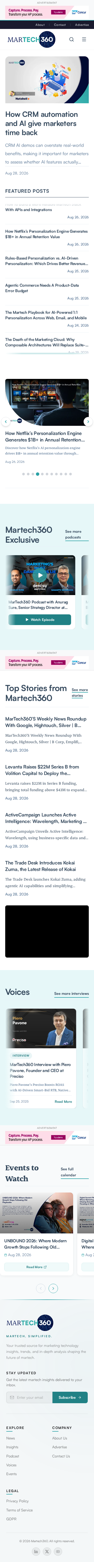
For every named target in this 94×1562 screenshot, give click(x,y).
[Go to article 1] (23, 474)
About (40, 25)
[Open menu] (84, 39)
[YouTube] (58, 1551)
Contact (60, 25)
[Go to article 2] (28, 474)
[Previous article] (5, 421)
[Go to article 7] (51, 474)
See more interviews (71, 993)
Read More (34, 1267)
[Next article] (88, 421)
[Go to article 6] (47, 474)
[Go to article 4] (37, 474)
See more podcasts (73, 534)
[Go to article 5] (42, 474)
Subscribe (67, 1397)
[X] (47, 1551)
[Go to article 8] (56, 474)
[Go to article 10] (65, 474)
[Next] (53, 1288)
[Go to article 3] (33, 474)
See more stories (80, 692)
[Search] (71, 39)
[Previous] (40, 1288)
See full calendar (68, 1172)
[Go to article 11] (70, 474)
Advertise (82, 25)
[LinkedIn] (36, 1551)
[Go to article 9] (61, 474)
